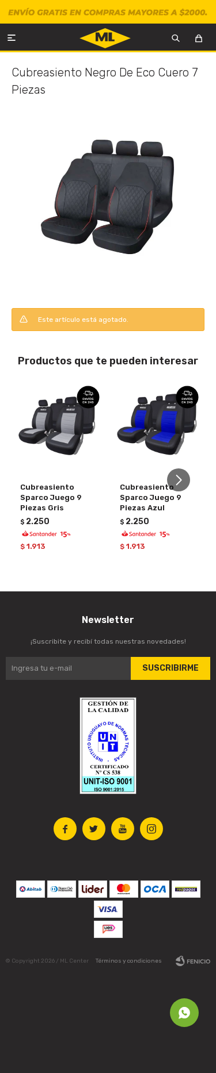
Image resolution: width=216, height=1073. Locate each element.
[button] (183, 480)
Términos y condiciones (129, 960)
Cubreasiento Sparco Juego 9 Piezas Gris (51, 497)
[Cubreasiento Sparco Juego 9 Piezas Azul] (158, 427)
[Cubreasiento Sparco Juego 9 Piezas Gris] (58, 427)
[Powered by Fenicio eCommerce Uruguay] (193, 961)
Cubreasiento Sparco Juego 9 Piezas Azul (150, 497)
